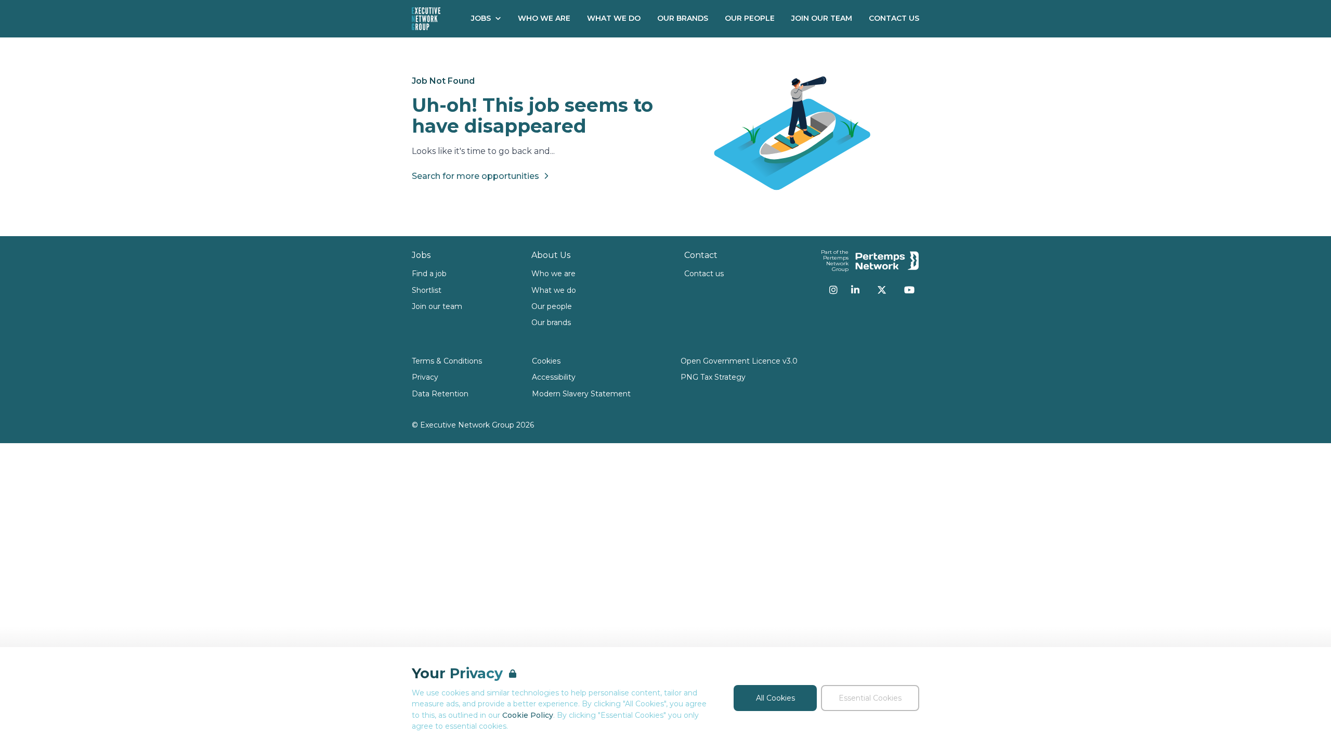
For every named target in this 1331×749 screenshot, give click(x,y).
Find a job (429, 273)
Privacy (425, 377)
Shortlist (426, 290)
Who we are (553, 273)
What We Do (614, 18)
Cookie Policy (527, 715)
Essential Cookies (870, 698)
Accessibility (554, 377)
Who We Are (544, 18)
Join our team (437, 306)
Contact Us (894, 18)
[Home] (426, 18)
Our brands (551, 322)
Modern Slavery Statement (581, 393)
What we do (553, 290)
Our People (750, 18)
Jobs (481, 18)
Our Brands (682, 18)
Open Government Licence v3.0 (739, 361)
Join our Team (821, 18)
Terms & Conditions (447, 361)
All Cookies (775, 698)
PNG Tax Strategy (713, 377)
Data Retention (440, 393)
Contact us (704, 273)
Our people (551, 306)
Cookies (546, 361)
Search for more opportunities (475, 176)
